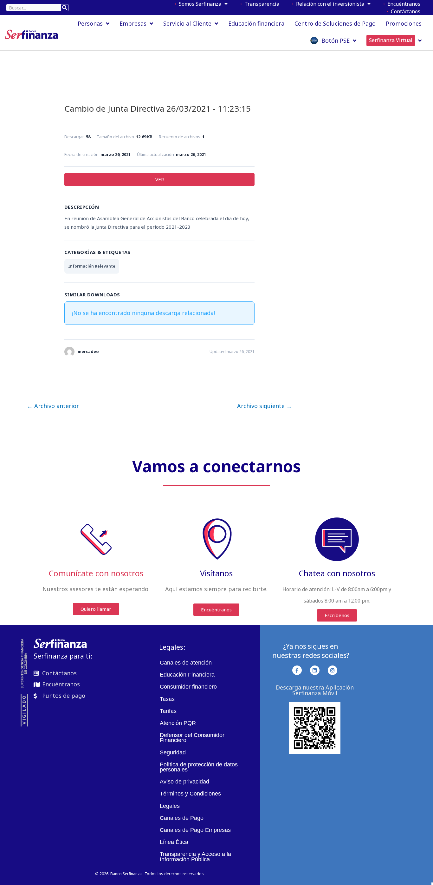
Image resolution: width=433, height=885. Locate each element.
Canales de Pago (182, 818)
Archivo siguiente (264, 406)
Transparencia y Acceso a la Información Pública (195, 856)
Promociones (404, 23)
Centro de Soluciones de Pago (335, 23)
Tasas (167, 699)
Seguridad (173, 752)
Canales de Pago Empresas (195, 830)
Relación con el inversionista (329, 3)
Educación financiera (256, 23)
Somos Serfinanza (198, 3)
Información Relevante (91, 266)
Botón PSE (334, 40)
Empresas (133, 23)
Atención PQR (178, 723)
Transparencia (260, 3)
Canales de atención (186, 662)
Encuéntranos (402, 3)
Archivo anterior (53, 406)
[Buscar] (64, 7)
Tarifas (168, 711)
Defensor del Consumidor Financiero (192, 737)
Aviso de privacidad (184, 781)
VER (159, 179)
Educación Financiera (187, 674)
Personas (90, 23)
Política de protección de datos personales (199, 767)
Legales (170, 806)
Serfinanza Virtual (390, 40)
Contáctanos (404, 11)
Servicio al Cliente (187, 23)
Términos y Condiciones (190, 793)
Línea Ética (174, 842)
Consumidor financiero (188, 687)
